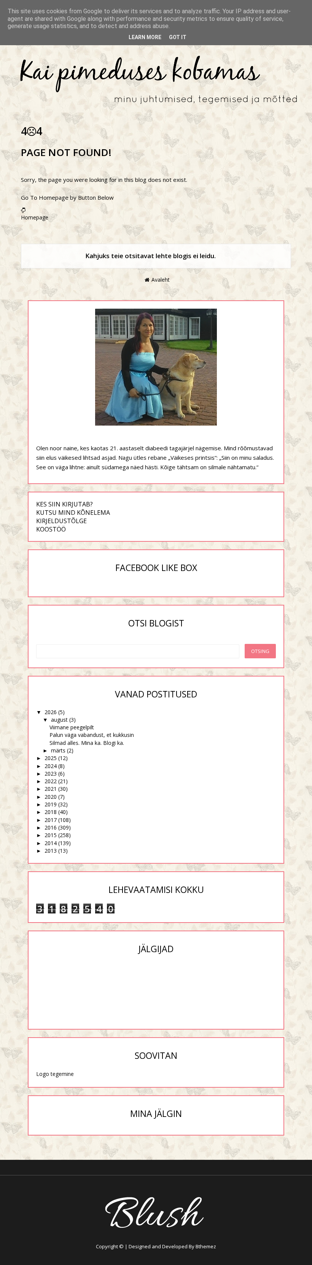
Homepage (34, 217)
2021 (51, 788)
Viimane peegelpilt (71, 727)
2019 (51, 804)
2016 (51, 827)
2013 (51, 850)
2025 (51, 758)
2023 (51, 773)
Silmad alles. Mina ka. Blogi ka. (86, 742)
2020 (51, 796)
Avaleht (160, 279)
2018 (51, 811)
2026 (51, 712)
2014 (51, 843)
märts (58, 750)
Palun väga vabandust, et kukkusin (91, 734)
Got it (177, 37)
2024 (51, 766)
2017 (51, 819)
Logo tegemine (55, 1073)
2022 (51, 781)
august (59, 719)
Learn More (145, 37)
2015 (51, 835)
